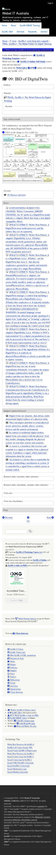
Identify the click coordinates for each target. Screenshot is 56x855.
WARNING (15, 308)
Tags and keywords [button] (11, 119)
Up (28, 520)
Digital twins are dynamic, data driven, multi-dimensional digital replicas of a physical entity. (28, 417)
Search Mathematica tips (17, 769)
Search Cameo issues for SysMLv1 (20, 756)
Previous (8, 517)
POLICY (14, 224)
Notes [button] (6, 202)
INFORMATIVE (29, 308)
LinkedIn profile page (26, 723)
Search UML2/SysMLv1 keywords (20, 763)
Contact (44, 31)
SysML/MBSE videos (18, 718)
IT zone (13, 41)
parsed (41, 806)
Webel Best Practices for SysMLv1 (20, 753)
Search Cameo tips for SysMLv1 (19, 760)
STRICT (23, 224)
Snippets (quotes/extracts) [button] (14, 410)
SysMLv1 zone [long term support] (33, 41)
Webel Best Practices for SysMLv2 (20, 744)
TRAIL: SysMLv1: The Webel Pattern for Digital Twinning (26, 43)
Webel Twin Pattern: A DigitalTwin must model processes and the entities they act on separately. (27, 228)
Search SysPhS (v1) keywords (18, 766)
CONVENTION (17, 207)
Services (20, 31)
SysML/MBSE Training (30, 25)
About (13, 25)
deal (29, 552)
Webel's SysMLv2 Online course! (23, 710)
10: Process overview (16, 194)
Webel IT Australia (15, 13)
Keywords (32, 31)
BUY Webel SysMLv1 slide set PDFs (24, 715)
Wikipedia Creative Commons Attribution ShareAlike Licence (27, 818)
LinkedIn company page (25, 720)
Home (4, 25)
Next (49, 517)
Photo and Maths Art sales (26, 726)
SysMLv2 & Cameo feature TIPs (19, 747)
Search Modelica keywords (17, 772)
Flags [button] (5, 509)
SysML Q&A (7, 31)
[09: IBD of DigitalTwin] (28, 185)
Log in (50, 2)
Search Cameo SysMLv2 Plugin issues (22, 750)
